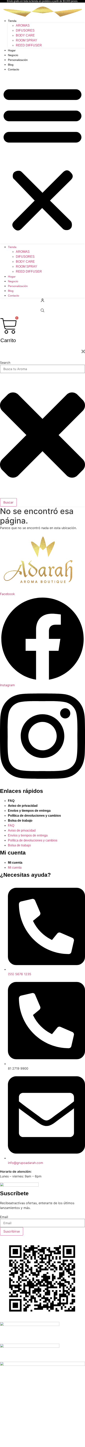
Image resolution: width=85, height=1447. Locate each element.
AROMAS (23, 25)
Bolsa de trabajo (20, 820)
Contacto (13, 69)
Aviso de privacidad (23, 805)
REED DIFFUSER (29, 45)
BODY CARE (25, 35)
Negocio (13, 55)
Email (4, 1216)
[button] (42, 158)
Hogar (12, 50)
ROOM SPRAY (26, 40)
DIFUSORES (25, 30)
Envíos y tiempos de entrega (29, 810)
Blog (10, 64)
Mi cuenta (15, 862)
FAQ (11, 800)
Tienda (12, 20)
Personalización (18, 59)
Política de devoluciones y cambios (34, 815)
